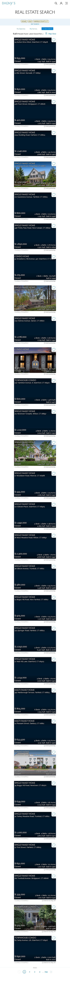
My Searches (21, 29)
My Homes (33, 29)
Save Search (48, 29)
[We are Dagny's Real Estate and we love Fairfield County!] (8, 3)
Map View (52, 34)
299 (46, 972)
